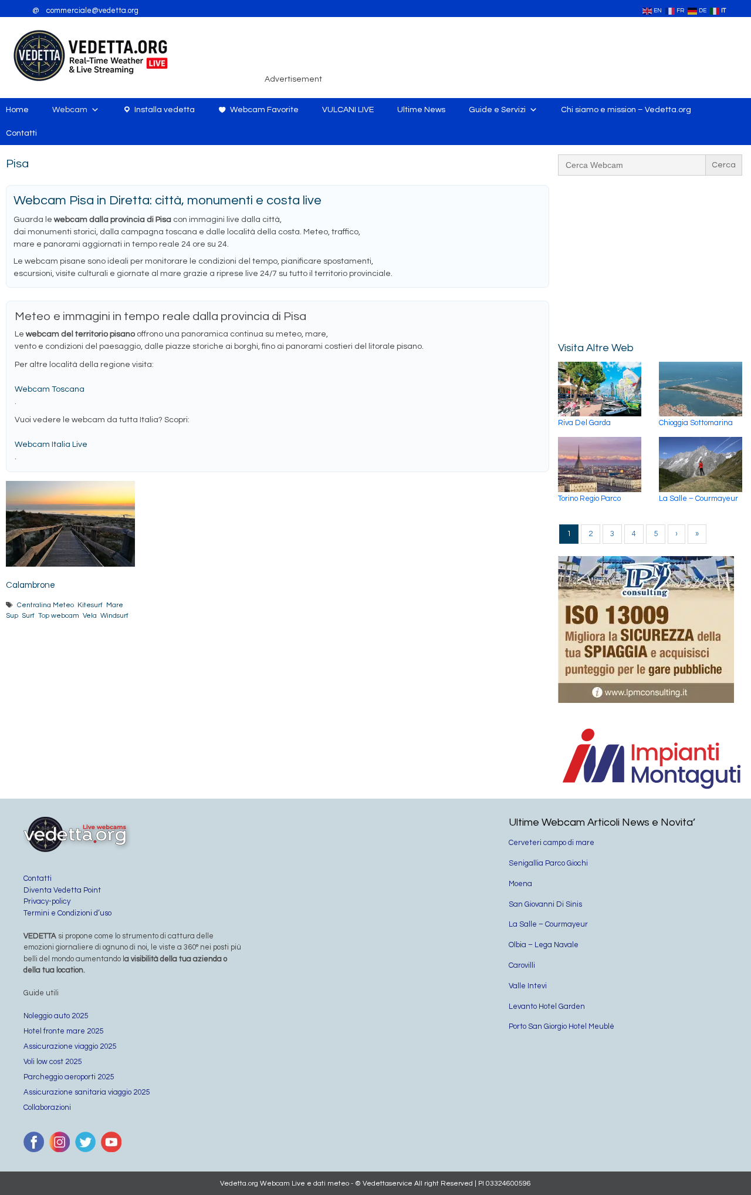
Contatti (21, 133)
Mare (114, 604)
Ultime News (421, 110)
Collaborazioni (47, 1107)
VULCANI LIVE (348, 110)
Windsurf (114, 615)
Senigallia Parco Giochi (548, 863)
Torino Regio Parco (589, 498)
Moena (520, 884)
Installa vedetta (164, 110)
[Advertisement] (537, 55)
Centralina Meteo (45, 604)
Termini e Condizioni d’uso (67, 913)
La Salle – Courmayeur (698, 498)
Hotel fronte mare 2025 (63, 1031)
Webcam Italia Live (51, 444)
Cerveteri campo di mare (551, 843)
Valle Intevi (528, 986)
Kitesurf (90, 604)
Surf (28, 615)
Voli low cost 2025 (52, 1062)
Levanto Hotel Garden (547, 1006)
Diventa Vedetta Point (62, 890)
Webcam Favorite (264, 110)
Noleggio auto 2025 (55, 1016)
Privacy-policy (46, 901)
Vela (90, 615)
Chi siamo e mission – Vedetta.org (626, 110)
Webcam (69, 110)
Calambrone (30, 585)
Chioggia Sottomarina (696, 423)
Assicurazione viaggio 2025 (69, 1046)
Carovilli (522, 965)
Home (17, 110)
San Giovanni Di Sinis (545, 904)
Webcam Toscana (49, 389)
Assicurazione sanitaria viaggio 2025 (86, 1092)
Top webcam (58, 615)
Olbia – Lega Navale (544, 945)
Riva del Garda (584, 423)
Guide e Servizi (497, 110)
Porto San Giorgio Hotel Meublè (561, 1026)
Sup (12, 615)
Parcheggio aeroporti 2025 (68, 1077)
